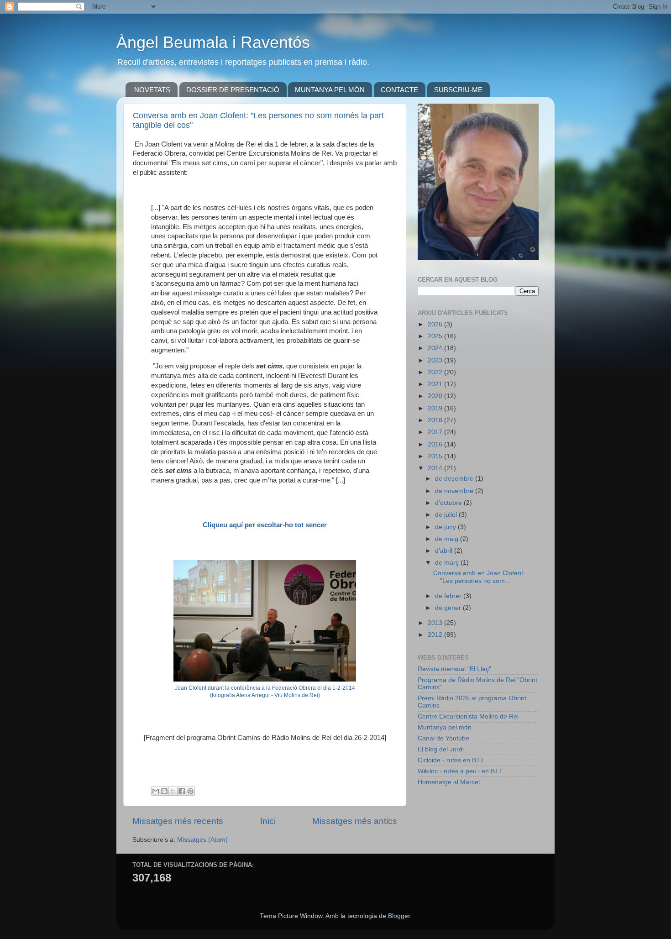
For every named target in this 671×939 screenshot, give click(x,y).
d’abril (444, 550)
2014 (436, 468)
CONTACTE (399, 90)
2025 (436, 336)
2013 (436, 622)
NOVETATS (152, 90)
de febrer (449, 596)
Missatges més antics (354, 821)
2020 (436, 396)
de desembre (455, 478)
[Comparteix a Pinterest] (190, 791)
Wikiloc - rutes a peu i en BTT (460, 771)
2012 (436, 634)
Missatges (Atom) (202, 839)
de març (448, 562)
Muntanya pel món (445, 727)
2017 (436, 432)
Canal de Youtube (443, 738)
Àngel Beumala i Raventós (213, 42)
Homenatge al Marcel (449, 782)
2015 (436, 456)
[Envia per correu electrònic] (155, 791)
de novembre (455, 491)
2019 (436, 408)
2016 (436, 444)
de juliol (447, 514)
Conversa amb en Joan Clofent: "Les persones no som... (479, 577)
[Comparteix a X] (173, 791)
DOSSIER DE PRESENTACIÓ (232, 90)
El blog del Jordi (441, 749)
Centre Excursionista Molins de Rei (468, 716)
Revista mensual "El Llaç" (454, 669)
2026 (436, 324)
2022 (436, 372)
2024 (436, 348)
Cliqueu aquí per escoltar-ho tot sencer (265, 525)
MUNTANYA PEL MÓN (330, 90)
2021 (436, 384)
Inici (268, 821)
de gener (449, 607)
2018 (436, 420)
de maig (447, 538)
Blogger (399, 916)
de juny (446, 527)
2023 (436, 360)
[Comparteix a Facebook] (181, 791)
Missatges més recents (177, 821)
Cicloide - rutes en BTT (451, 760)
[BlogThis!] (164, 791)
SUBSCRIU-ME (458, 90)
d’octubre (449, 502)
